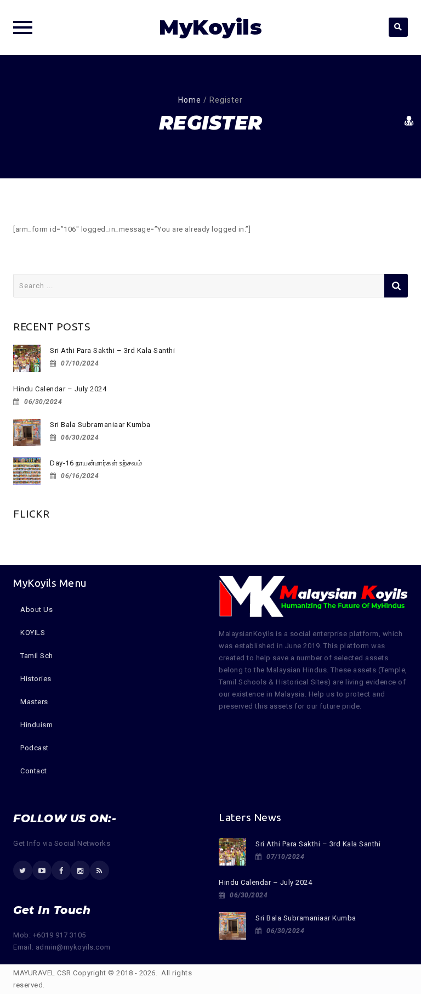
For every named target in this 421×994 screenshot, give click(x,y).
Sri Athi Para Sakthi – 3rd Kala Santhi (112, 350)
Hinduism (36, 725)
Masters (34, 702)
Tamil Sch (36, 656)
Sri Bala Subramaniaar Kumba (100, 424)
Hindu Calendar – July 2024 (59, 389)
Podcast (34, 748)
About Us (36, 609)
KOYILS (32, 632)
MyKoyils (210, 27)
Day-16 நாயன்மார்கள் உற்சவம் (96, 463)
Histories (36, 679)
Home (189, 100)
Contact (33, 771)
